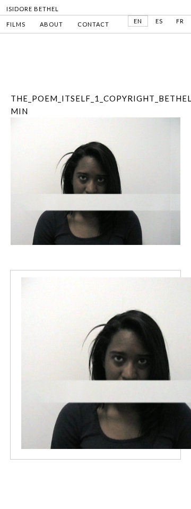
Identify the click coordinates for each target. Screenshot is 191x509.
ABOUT (51, 24)
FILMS (15, 24)
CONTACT (93, 24)
